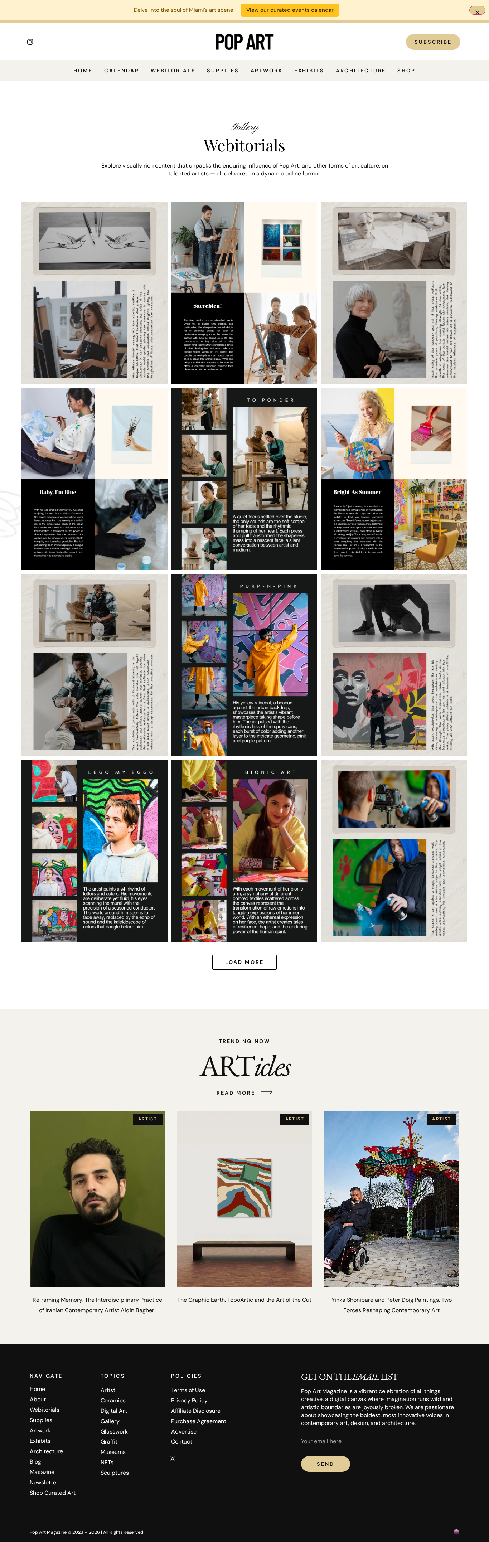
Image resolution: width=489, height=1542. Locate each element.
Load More (244, 962)
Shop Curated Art (53, 1493)
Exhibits (309, 70)
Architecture (361, 70)
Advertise (184, 1431)
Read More (236, 1093)
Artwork (267, 70)
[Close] (477, 10)
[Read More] (266, 1092)
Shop (406, 70)
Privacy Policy (189, 1400)
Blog (35, 1461)
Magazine (42, 1472)
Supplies (223, 70)
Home (83, 70)
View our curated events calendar (290, 10)
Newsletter (44, 1482)
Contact (181, 1441)
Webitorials (173, 70)
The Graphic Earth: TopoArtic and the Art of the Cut (244, 1300)
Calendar (121, 70)
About (38, 1399)
